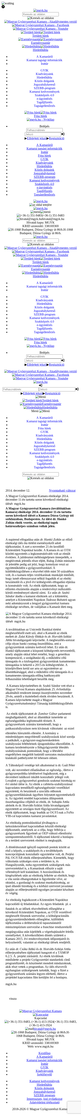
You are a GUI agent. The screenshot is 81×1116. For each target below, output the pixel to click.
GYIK (44, 159)
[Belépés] (62, 134)
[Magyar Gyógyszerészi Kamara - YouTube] (40, 28)
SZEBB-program (44, 176)
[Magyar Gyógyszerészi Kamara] (40, 1011)
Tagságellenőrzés (44, 194)
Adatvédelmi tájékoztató (44, 1102)
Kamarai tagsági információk (44, 148)
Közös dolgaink (44, 169)
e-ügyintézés (44, 187)
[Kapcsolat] (40, 1014)
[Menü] (40, 212)
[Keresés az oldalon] (40, 18)
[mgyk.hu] (40, 10)
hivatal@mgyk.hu (45, 1028)
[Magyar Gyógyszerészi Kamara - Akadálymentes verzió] (40, 21)
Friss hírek (44, 155)
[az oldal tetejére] (40, 204)
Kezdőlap (45, 1053)
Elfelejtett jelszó (37, 138)
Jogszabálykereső (44, 173)
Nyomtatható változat (62, 490)
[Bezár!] (40, 7)
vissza (13, 998)
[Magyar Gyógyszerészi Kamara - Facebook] (40, 25)
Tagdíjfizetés (44, 191)
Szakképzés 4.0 (44, 184)
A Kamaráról (44, 145)
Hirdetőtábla (44, 166)
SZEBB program (44, 1095)
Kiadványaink (44, 162)
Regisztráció (56, 138)
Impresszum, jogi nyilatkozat (44, 1098)
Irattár (44, 152)
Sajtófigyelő (44, 1074)
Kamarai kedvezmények (44, 180)
